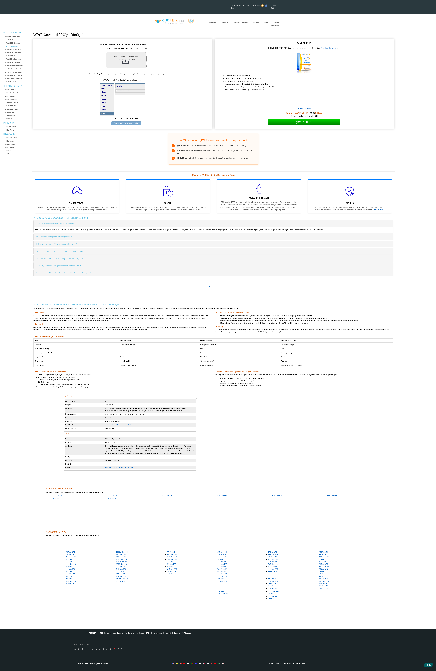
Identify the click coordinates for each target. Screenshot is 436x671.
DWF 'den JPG (121, 557)
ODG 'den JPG (222, 581)
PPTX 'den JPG (324, 579)
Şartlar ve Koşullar (102, 664)
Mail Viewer (10, 141)
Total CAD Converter (13, 52)
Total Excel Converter (13, 49)
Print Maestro (11, 127)
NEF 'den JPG (272, 579)
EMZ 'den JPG (222, 554)
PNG (104, 103)
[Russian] (196, 663)
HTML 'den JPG (121, 559)
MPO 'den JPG (172, 569)
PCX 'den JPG (323, 569)
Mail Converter (129, 633)
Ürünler (256, 22)
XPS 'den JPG (323, 559)
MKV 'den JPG (323, 583)
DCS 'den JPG (70, 562)
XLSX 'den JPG (71, 557)
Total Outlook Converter (14, 66)
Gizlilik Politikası (378, 210)
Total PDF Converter (13, 43)
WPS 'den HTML (167, 496)
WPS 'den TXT (112, 498)
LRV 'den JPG (121, 576)
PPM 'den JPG (172, 562)
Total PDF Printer (12, 106)
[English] (173, 663)
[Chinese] (215, 663)
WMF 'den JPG (222, 569)
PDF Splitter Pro (12, 99)
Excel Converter (164, 633)
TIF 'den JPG (171, 571)
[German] (184, 663)
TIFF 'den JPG (172, 559)
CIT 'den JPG (221, 557)
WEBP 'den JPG (273, 571)
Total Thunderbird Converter (16, 69)
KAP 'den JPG (272, 557)
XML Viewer (10, 154)
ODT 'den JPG (222, 564)
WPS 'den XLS (112, 496)
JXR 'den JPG (222, 552)
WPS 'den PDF (57, 496)
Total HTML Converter (14, 40)
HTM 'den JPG (222, 591)
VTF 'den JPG (70, 559)
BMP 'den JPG (172, 557)
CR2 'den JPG (272, 583)
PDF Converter (105, 633)
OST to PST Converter (14, 72)
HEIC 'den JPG (222, 574)
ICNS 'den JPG (273, 566)
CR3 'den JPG (272, 552)
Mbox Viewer (11, 144)
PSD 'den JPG (323, 571)
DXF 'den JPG (222, 562)
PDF (103, 88)
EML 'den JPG (70, 579)
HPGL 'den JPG (324, 557)
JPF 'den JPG (70, 569)
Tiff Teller (9, 119)
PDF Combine (11, 89)
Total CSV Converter (13, 56)
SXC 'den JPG (272, 596)
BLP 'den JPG (70, 571)
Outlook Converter (117, 633)
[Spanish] (177, 663)
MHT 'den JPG (121, 569)
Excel (104, 92)
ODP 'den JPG (273, 586)
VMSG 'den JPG (222, 594)
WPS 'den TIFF (58, 498)
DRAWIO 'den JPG (122, 579)
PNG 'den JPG (172, 554)
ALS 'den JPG (171, 566)
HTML (104, 96)
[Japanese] (223, 663)
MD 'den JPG (272, 594)
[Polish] (200, 663)
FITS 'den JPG (323, 552)
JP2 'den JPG (171, 564)
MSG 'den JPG (71, 581)
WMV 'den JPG (324, 581)
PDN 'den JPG (121, 574)
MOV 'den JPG (323, 586)
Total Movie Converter (14, 82)
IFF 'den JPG (323, 554)
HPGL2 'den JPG (324, 566)
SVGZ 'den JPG (324, 574)
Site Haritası (79, 664)
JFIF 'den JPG (121, 571)
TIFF (104, 110)
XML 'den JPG (70, 554)
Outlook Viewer (11, 138)
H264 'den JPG (71, 564)
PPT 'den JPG (272, 588)
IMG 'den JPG (121, 554)
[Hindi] (208, 663)
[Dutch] (188, 663)
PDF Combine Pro (12, 93)
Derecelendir (213, 287)
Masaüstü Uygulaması (240, 22)
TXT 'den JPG (121, 566)
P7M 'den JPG (70, 583)
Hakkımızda (275, 26)
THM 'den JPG (323, 564)
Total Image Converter (14, 75)
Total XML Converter (13, 59)
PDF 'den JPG (70, 552)
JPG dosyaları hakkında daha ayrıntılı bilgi (119, 467)
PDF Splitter (10, 96)
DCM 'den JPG (222, 559)
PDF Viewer (10, 151)
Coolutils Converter (13, 36)
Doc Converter (140, 633)
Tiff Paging (10, 112)
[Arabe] (219, 663)
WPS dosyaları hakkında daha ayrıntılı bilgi (119, 425)
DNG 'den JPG (323, 576)
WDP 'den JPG (273, 554)
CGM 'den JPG (273, 562)
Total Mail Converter (13, 62)
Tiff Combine (11, 116)
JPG (103, 113)
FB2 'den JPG (272, 598)
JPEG (104, 99)
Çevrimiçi (224, 22)
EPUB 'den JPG (273, 591)
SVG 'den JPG (273, 564)
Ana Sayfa (212, 22)
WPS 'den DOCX (223, 496)
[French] (204, 663)
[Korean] (211, 663)
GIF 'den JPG (221, 571)
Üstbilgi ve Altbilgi (125, 91)
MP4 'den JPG (70, 566)
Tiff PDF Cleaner (12, 103)
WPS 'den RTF (277, 496)
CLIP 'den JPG (71, 574)
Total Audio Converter (14, 78)
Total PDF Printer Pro (13, 109)
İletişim (276, 22)
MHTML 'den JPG (122, 562)
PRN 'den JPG (171, 552)
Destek (266, 22)
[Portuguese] (181, 663)
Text (104, 106)
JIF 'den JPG (120, 581)
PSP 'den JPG (222, 566)
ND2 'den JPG (70, 576)
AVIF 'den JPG (222, 579)
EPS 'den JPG (323, 589)
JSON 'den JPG (121, 564)
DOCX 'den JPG (324, 562)
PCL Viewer (10, 147)
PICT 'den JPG (273, 569)
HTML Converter (151, 633)
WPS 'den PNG (332, 496)
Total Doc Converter (11, 46)
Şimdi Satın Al (304, 122)
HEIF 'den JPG (222, 576)
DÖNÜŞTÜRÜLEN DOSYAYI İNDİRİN (126, 123)
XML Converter (175, 633)
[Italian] (192, 663)
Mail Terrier (10, 130)
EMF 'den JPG (172, 574)
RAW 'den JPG (273, 581)
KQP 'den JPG (273, 559)
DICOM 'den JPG (122, 552)
